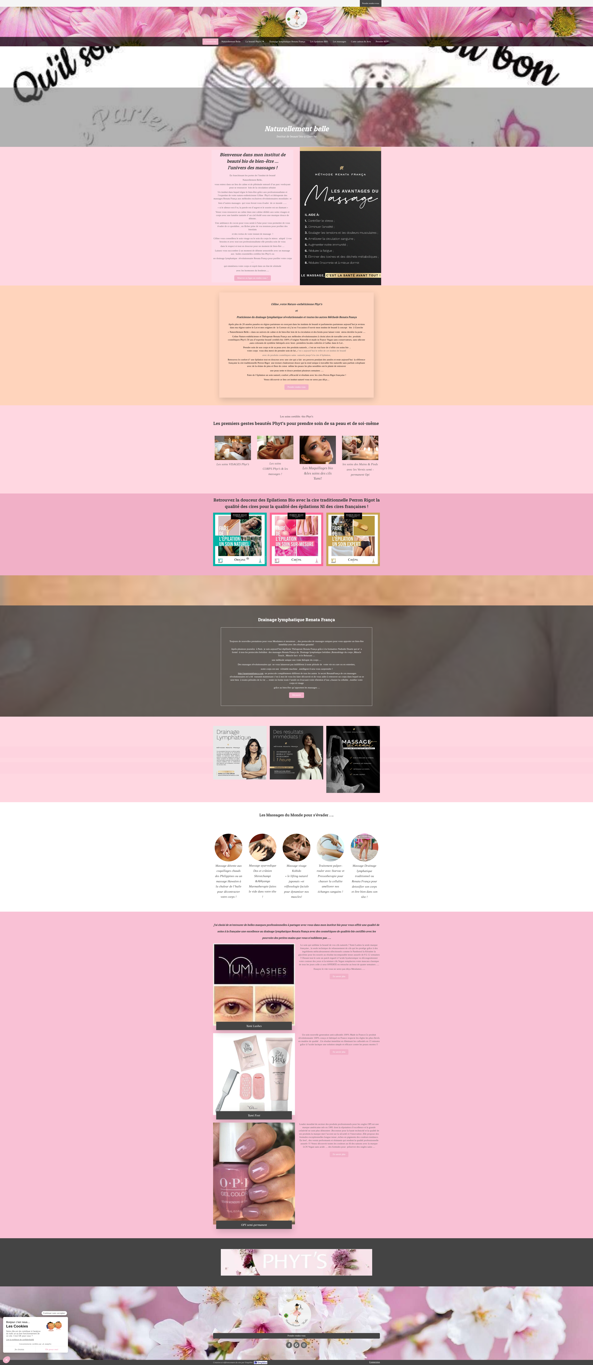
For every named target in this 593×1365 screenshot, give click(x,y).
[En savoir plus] (233, 448)
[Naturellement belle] (296, 29)
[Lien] (262, 847)
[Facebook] (289, 1345)
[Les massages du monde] (240, 539)
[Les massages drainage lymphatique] (275, 447)
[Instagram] (304, 1345)
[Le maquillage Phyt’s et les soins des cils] (318, 450)
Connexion (374, 1362)
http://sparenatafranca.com (250, 673)
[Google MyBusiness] (296, 1345)
